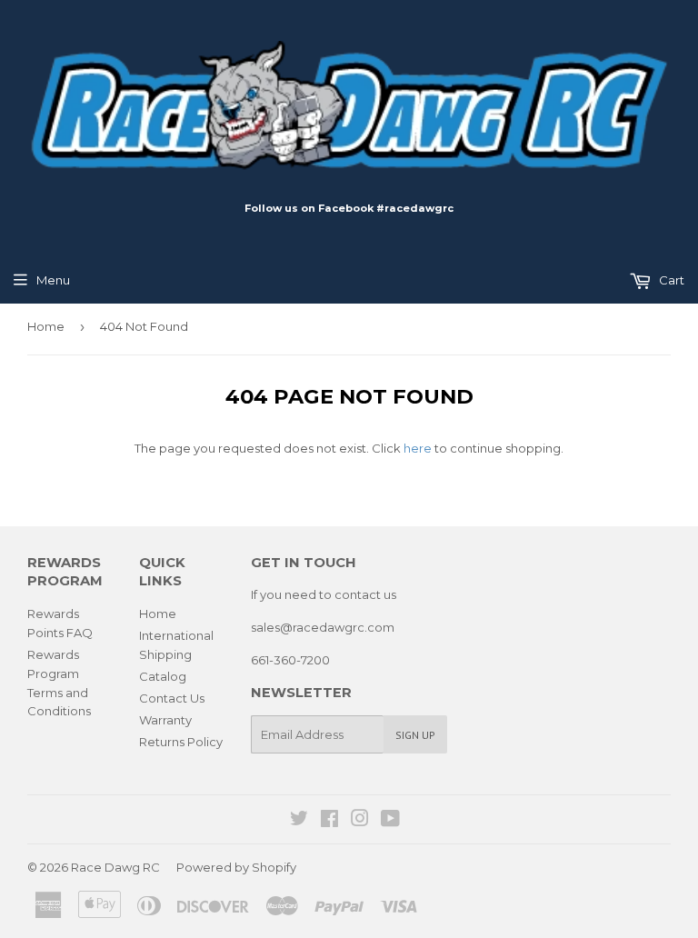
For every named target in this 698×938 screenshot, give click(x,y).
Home (46, 326)
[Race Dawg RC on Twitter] (299, 820)
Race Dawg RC (115, 867)
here (418, 448)
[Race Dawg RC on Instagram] (360, 820)
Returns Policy (181, 741)
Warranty (165, 720)
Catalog (162, 676)
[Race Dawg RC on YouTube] (390, 820)
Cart (670, 280)
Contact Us (171, 698)
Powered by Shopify (236, 867)
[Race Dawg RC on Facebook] (329, 820)
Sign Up (415, 735)
